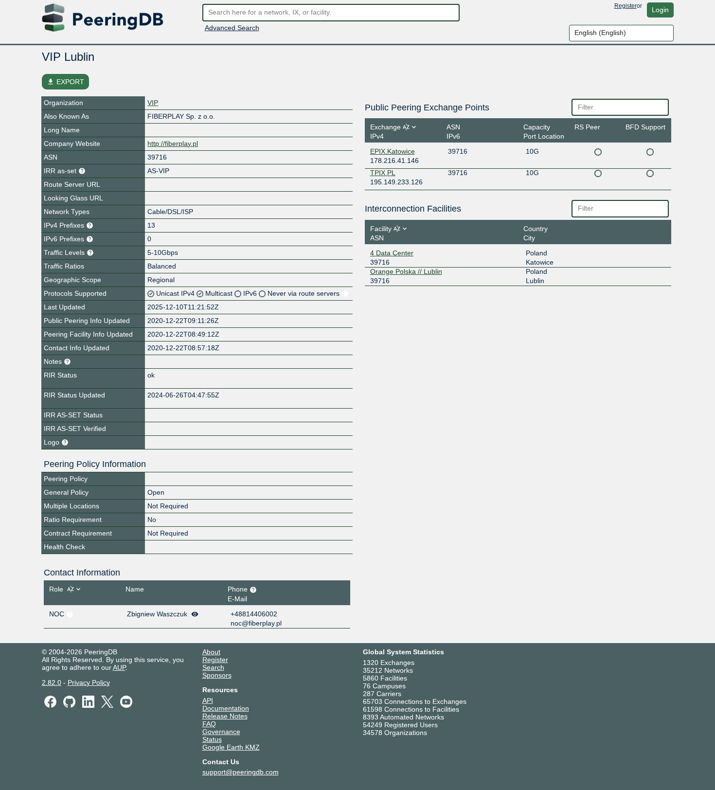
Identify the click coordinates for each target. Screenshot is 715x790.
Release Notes (225, 716)
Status (212, 739)
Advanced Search (232, 28)
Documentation (225, 708)
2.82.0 (51, 682)
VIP (152, 103)
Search (213, 667)
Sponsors (217, 675)
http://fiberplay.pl (172, 143)
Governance (221, 732)
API (207, 700)
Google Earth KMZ (231, 747)
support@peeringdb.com (240, 772)
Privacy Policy (89, 682)
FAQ (209, 724)
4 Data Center (391, 253)
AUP (119, 667)
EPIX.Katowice (392, 151)
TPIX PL (382, 173)
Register (625, 5)
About (211, 652)
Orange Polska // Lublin (406, 271)
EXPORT (65, 82)
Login (660, 10)
